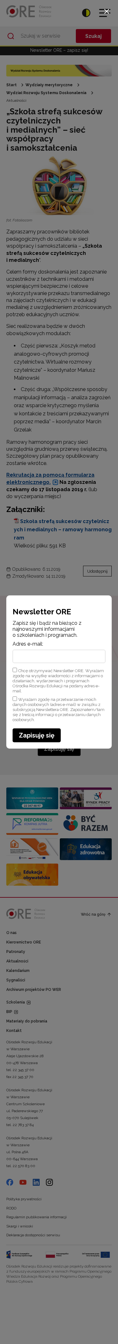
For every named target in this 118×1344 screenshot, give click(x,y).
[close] (107, 11)
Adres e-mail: (28, 644)
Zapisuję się (36, 735)
